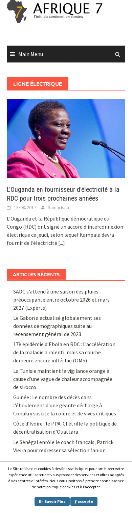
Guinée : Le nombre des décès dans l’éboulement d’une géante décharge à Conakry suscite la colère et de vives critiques (64, 405)
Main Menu (30, 54)
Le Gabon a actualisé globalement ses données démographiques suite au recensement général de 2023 (57, 325)
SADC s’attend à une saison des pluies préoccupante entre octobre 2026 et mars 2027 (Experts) (61, 299)
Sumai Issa (58, 207)
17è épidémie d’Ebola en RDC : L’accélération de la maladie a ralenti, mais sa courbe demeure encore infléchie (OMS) (64, 352)
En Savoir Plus (52, 501)
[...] (61, 242)
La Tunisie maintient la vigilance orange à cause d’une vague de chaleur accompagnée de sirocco (62, 378)
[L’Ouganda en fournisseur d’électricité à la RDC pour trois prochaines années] (66, 138)
